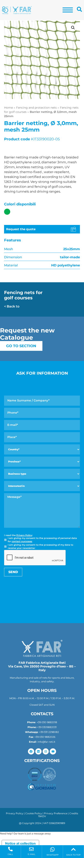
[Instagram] (46, 751)
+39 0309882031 (47, 727)
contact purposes (22, 541)
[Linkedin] (38, 751)
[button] (73, 27)
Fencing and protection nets (36, 107)
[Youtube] (53, 751)
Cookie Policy (33, 813)
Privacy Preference (55, 813)
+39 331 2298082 (49, 732)
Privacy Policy (24, 535)
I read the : (18, 535)
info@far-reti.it (46, 741)
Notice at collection (20, 843)
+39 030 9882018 (47, 722)
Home (8, 107)
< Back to (11, 306)
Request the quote (20, 229)
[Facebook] (31, 751)
